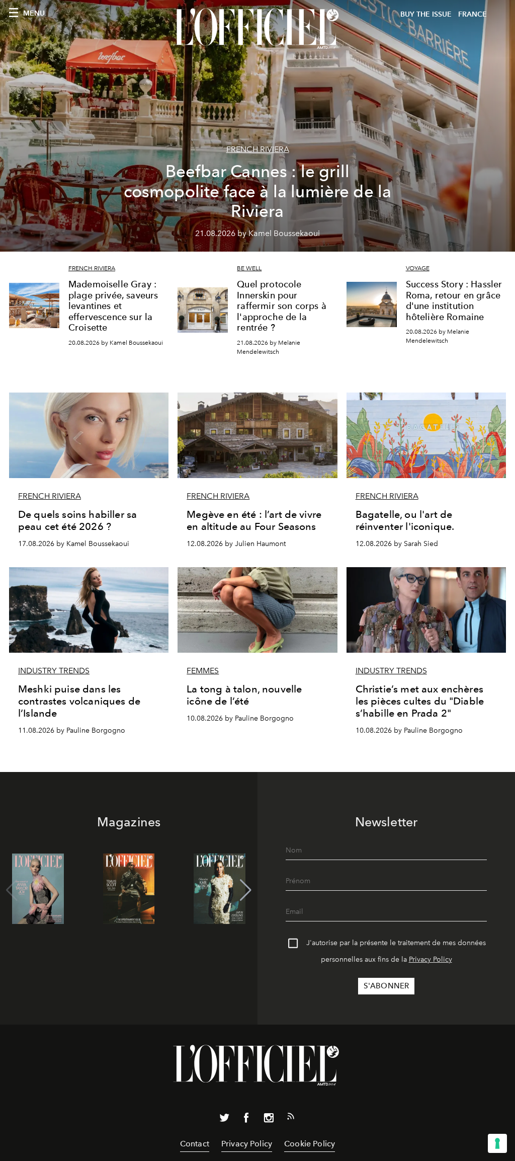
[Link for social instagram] (269, 1120)
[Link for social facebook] (246, 1120)
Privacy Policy (430, 959)
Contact (194, 1143)
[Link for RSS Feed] (291, 1118)
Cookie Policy (309, 1143)
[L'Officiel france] (257, 28)
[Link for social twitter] (224, 1120)
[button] (245, 890)
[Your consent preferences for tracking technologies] (497, 1143)
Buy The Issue (426, 14)
